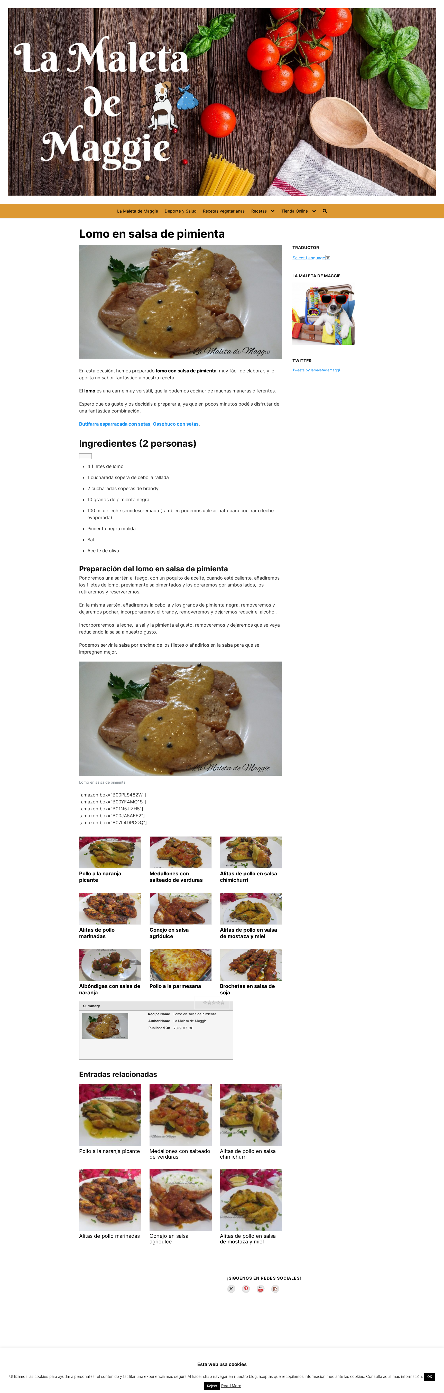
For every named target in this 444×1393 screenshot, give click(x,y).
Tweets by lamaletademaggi (316, 370)
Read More (231, 1385)
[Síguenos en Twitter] (231, 1289)
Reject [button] (212, 1386)
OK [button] (429, 1376)
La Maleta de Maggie (137, 211)
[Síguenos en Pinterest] (246, 1289)
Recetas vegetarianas (224, 211)
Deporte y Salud (181, 211)
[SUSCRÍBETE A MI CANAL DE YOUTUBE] (260, 1289)
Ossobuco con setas (176, 424)
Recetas (259, 211)
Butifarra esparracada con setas (114, 424)
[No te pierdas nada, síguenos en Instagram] (275, 1289)
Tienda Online (294, 211)
